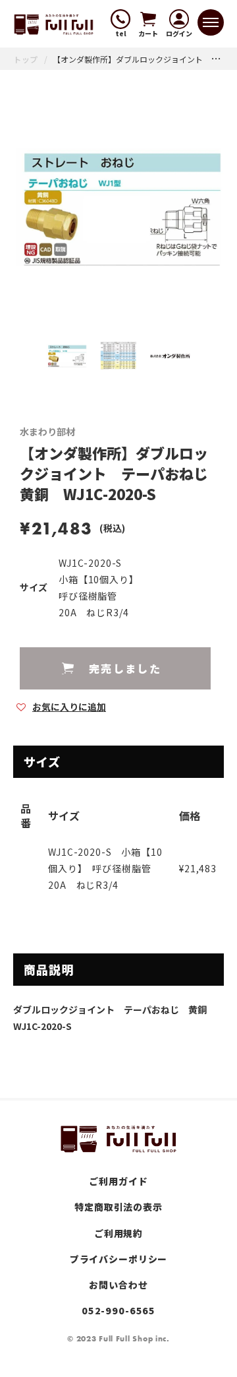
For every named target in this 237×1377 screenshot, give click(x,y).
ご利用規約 (118, 1233)
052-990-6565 (118, 1310)
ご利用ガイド (118, 1181)
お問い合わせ (118, 1284)
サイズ (33, 587)
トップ (25, 59)
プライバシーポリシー (118, 1258)
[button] (61, 705)
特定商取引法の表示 (118, 1206)
